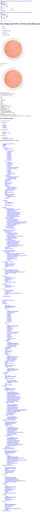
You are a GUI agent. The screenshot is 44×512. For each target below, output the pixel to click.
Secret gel (9, 172)
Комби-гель (7, 185)
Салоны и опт (5, 137)
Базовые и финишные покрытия (11, 269)
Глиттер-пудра (8, 276)
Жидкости (7, 252)
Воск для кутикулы (9, 291)
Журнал (4, 125)
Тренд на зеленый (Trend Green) (13, 216)
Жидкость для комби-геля (12, 258)
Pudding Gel (9, 171)
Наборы (6, 273)
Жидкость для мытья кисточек (13, 254)
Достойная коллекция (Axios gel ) (13, 209)
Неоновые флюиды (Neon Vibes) (13, 214)
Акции (4, 131)
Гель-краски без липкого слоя (13, 176)
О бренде (4, 127)
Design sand (5, 32)
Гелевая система (8, 231)
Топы (6, 193)
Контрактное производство (8, 138)
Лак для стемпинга (8, 182)
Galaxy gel (9, 169)
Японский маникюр (7, 296)
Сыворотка (7, 292)
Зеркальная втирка (8, 278)
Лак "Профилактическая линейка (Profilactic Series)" (15, 271)
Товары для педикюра (9, 192)
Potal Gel (9, 170)
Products (4, 28)
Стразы (6, 280)
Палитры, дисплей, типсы (10, 263)
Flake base (9, 153)
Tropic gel (9, 174)
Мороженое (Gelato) (11, 210)
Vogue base (9, 156)
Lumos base (9, 319)
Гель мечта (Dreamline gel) (12, 232)
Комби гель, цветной (11, 188)
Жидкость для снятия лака (12, 256)
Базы (6, 149)
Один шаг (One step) (11, 227)
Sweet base (9, 159)
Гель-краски (7, 175)
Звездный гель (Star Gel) (12, 246)
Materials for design (6, 30)
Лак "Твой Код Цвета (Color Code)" (12, 270)
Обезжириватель (10, 257)
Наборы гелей (8, 498)
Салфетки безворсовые (9, 360)
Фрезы (8, 197)
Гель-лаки (5, 207)
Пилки (6, 266)
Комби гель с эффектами (12, 187)
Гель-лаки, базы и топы (9, 286)
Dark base (9, 154)
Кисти (6, 181)
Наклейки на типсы (9, 265)
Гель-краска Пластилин (11, 178)
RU (1, 3)
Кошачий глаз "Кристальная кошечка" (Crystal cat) (17, 221)
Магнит (6, 262)
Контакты (5, 126)
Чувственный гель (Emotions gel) (13, 241)
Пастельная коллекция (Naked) (13, 213)
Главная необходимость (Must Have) (14, 212)
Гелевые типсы (8, 179)
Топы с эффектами (8, 205)
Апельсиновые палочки (9, 264)
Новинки (4, 144)
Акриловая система (9, 230)
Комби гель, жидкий (9, 248)
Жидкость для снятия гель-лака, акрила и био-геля (17, 255)
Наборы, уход (7, 287)
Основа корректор (10, 150)
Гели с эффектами (8, 239)
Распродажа (5, 147)
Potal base (9, 155)
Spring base (9, 160)
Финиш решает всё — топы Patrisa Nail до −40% (23, 0)
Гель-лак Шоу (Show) (11, 218)
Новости (4, 124)
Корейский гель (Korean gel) (12, 243)
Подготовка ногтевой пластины (9, 250)
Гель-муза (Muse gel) (11, 173)
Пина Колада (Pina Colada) (12, 215)
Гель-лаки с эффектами (9, 217)
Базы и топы (5, 200)
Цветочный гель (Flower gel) (12, 242)
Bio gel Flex (9, 165)
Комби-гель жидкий (11, 186)
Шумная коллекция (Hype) (12, 211)
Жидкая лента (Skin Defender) (11, 272)
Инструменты (7, 180)
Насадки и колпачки (11, 196)
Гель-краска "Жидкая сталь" (10, 282)
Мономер (9, 259)
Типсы (6, 191)
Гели (6, 161)
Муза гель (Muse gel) (11, 240)
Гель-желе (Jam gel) (11, 235)
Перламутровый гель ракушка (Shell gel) (15, 245)
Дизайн (4, 275)
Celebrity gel (9, 164)
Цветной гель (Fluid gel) (12, 430)
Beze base (9, 152)
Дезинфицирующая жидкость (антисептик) (15, 253)
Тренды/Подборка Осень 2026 (8, 143)
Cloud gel (9, 166)
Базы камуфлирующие (9, 202)
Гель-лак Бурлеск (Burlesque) (13, 219)
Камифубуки (7, 279)
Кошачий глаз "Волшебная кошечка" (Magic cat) (16, 222)
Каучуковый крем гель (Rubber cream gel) (15, 236)
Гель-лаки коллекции (9, 208)
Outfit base (9, 203)
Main (4, 26)
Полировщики (8, 183)
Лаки (4, 268)
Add (1, 97)
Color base (9, 151)
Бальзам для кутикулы (9, 290)
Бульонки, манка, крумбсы (10, 277)
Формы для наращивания (10, 194)
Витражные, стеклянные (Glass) (13, 223)
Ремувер (6, 294)
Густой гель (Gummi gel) (12, 168)
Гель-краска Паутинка (11, 177)
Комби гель (7, 247)
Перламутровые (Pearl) (11, 224)
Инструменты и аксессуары (8, 261)
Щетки (6, 198)
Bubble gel (9, 162)
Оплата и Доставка (6, 132)
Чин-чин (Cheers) (10, 225)
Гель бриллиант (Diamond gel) (13, 167)
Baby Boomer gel (10, 163)
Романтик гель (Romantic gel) (13, 244)
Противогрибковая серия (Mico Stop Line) (13, 293)
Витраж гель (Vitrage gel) (12, 238)
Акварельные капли (9, 148)
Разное (6, 184)
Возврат (4, 133)
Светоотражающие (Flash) (12, 220)
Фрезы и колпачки (8, 195)
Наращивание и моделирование (9, 229)
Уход (4, 501)
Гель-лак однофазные (9, 226)
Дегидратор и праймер (9, 251)
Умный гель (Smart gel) (11, 237)
